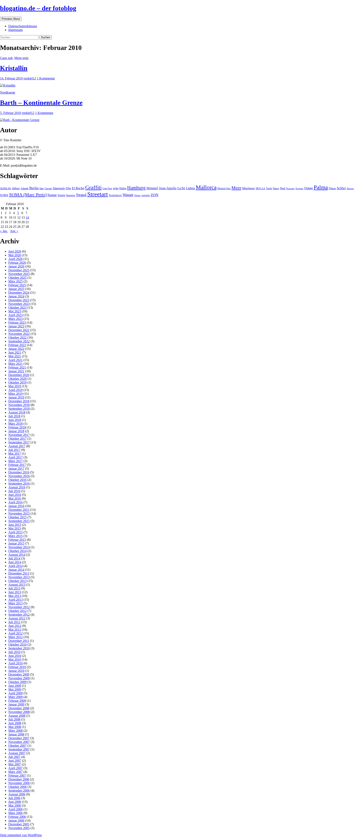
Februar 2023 (17, 322)
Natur (276, 188)
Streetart (97, 194)
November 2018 (19, 405)
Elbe (68, 188)
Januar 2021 (16, 371)
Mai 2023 (14, 311)
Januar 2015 (16, 543)
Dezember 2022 (18, 330)
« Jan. (4, 231)
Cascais (48, 188)
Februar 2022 (17, 345)
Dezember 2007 (18, 738)
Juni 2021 (14, 352)
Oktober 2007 (17, 745)
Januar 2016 (16, 506)
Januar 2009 (16, 704)
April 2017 (15, 457)
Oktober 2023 (17, 307)
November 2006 (19, 783)
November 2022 (19, 334)
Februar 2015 (17, 539)
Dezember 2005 (18, 824)
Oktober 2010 (17, 644)
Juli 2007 (14, 757)
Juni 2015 (14, 524)
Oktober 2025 (17, 277)
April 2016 (15, 502)
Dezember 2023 (18, 300)
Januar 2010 (16, 670)
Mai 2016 (14, 498)
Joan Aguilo (168, 188)
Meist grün (21, 58)
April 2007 (15, 768)
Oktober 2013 (17, 581)
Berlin (34, 188)
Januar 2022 (16, 348)
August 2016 (16, 487)
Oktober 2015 (17, 517)
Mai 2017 (14, 453)
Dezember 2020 (18, 375)
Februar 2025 (17, 285)
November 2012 (19, 607)
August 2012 (16, 618)
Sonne (52, 195)
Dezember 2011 (18, 641)
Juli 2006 (14, 798)
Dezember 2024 (18, 292)
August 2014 (16, 554)
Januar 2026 (16, 266)
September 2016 (19, 483)
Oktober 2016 (17, 480)
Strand (81, 195)
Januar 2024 (16, 296)
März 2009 (15, 697)
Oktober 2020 (17, 378)
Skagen (350, 188)
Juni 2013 (14, 592)
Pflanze (332, 188)
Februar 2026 (17, 262)
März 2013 (15, 603)
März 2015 (15, 536)
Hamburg (136, 187)
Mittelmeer (248, 188)
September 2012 (19, 614)
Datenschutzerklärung (22, 26)
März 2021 (15, 363)
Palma (321, 187)
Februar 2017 (17, 465)
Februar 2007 (17, 775)
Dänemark (59, 188)
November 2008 (19, 712)
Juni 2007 (14, 760)
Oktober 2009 (17, 682)
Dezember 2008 (18, 708)
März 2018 (15, 423)
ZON (154, 195)
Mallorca (206, 187)
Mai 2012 (14, 629)
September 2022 (19, 341)
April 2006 (15, 809)
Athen (16, 188)
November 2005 (19, 828)
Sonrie (61, 195)
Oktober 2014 (17, 551)
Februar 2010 (17, 667)
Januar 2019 (16, 397)
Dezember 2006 (18, 779)
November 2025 (19, 274)
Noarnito (290, 188)
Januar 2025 (16, 289)
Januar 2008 (16, 734)
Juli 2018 (14, 416)
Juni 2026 (14, 251)
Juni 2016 (14, 495)
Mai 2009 (14, 689)
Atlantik (24, 188)
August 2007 (16, 753)
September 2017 (19, 442)
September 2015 (19, 521)
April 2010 (15, 663)
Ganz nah (6, 58)
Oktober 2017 (17, 438)
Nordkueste (7, 92)
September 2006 (19, 790)
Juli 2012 (14, 622)
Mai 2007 (14, 764)
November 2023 (19, 304)
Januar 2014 (16, 569)
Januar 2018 (16, 431)
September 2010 (19, 648)
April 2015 (15, 532)
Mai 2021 (14, 356)
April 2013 (15, 599)
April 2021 (15, 360)
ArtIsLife (5, 188)
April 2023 (15, 315)
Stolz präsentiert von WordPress (21, 835)
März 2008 (15, 730)
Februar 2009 (17, 700)
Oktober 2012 (17, 611)
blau (41, 188)
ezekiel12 (29, 78)
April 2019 (15, 390)
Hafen (122, 188)
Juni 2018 (14, 420)
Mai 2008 (14, 727)
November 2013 (19, 577)
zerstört (145, 195)
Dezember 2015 (18, 509)
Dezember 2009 (18, 674)
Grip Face (107, 188)
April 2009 (15, 693)
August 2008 (16, 715)
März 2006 (15, 813)
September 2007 (19, 749)
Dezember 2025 (18, 270)
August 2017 (16, 446)
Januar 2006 (16, 820)
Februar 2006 (17, 816)
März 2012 (15, 637)
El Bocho (78, 188)
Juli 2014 (14, 558)
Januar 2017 (16, 468)
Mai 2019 (14, 386)
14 (27, 217)
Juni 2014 (14, 562)
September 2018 (19, 408)
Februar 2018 (17, 427)
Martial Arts (224, 188)
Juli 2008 (14, 719)
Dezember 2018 (18, 401)
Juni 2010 (14, 655)
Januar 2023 (16, 326)
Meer (236, 187)
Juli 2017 (14, 450)
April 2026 (15, 259)
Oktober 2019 (17, 382)
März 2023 (15, 319)
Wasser (128, 195)
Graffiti (93, 187)
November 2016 (19, 476)
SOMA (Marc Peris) (28, 194)
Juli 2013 (14, 588)
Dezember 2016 (18, 472)
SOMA (4, 195)
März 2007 (15, 772)
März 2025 (15, 281)
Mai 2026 (14, 255)
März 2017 (15, 461)
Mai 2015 (14, 528)
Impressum (15, 30)
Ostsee (308, 188)
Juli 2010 (14, 652)
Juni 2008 (14, 723)
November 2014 (19, 547)
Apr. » (14, 231)
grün (115, 188)
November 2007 (19, 742)
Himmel (152, 188)
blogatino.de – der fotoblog (38, 8)
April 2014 (15, 566)
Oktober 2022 (17, 337)
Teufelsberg (115, 195)
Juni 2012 (14, 626)
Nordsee (299, 188)
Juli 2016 (14, 491)
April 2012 (15, 633)
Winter (137, 195)
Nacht (269, 188)
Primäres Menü (11, 18)
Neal (282, 188)
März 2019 (15, 393)
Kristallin (13, 68)
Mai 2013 (14, 596)
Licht (181, 188)
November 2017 (19, 435)
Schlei (341, 188)
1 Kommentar (46, 78)
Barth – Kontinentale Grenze (41, 102)
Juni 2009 (14, 685)
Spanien (70, 195)
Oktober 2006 (17, 787)
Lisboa (190, 188)
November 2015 (19, 513)
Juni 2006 (14, 802)
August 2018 (16, 412)
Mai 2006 (14, 805)
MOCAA (260, 188)
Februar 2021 (17, 367)
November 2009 (19, 678)
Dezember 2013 (18, 573)
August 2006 (16, 794)
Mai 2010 (14, 659)
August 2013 (16, 584)
